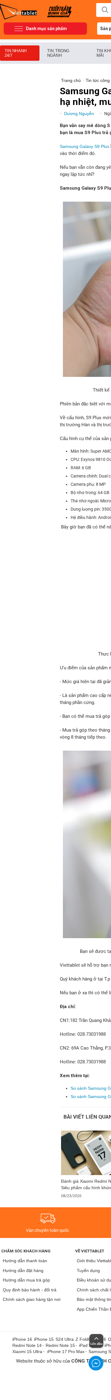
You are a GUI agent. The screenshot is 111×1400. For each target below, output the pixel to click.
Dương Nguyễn (79, 113)
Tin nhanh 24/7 (16, 53)
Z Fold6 (83, 1339)
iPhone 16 (22, 1339)
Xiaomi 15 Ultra (27, 1351)
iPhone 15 (44, 1339)
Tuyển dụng (88, 1270)
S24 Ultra (65, 1339)
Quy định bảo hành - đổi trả (29, 1289)
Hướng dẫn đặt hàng (23, 1270)
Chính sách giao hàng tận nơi (31, 1299)
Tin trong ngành (58, 53)
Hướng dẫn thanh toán (25, 1260)
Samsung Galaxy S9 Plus (84, 146)
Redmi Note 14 (27, 1345)
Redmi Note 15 (60, 1345)
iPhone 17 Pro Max (65, 1351)
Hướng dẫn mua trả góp (26, 1280)
